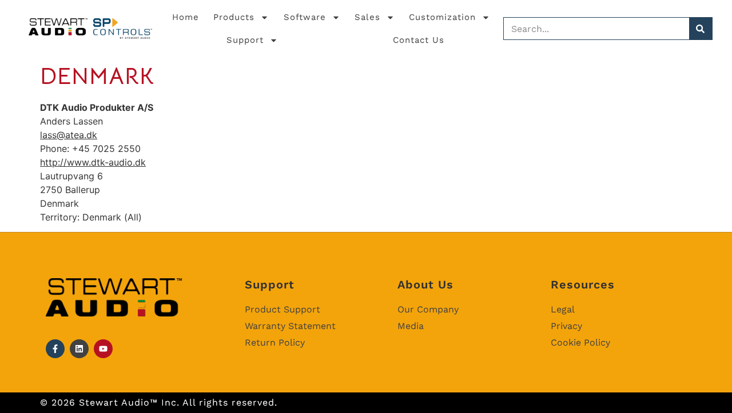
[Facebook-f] (55, 348)
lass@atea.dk (68, 135)
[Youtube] (103, 348)
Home (185, 17)
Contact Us (418, 40)
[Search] (700, 28)
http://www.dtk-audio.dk (93, 162)
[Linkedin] (79, 348)
